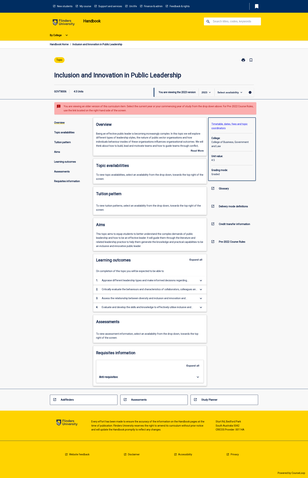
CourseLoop (298, 473)
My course (85, 6)
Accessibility (185, 454)
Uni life (133, 6)
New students (65, 6)
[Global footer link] (67, 423)
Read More (197, 151)
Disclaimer (134, 454)
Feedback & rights (180, 6)
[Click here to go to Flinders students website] (64, 23)
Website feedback (79, 454)
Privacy (235, 454)
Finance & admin (153, 6)
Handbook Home (59, 44)
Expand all (195, 259)
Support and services (110, 6)
